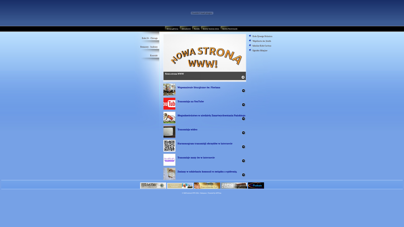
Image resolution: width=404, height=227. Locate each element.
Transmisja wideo (187, 129)
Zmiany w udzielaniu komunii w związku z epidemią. (207, 171)
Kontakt (154, 55)
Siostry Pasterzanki (229, 29)
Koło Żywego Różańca (262, 36)
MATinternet (188, 193)
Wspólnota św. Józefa (261, 41)
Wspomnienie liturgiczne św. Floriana (199, 87)
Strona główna (172, 29)
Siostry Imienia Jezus (211, 29)
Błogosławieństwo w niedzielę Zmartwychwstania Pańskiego (211, 115)
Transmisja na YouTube (191, 101)
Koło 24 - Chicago (150, 38)
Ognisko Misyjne (259, 50)
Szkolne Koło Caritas (261, 45)
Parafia (197, 29)
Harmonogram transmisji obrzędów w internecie (205, 143)
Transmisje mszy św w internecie (196, 157)
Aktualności (186, 29)
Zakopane (203, 193)
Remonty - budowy (149, 47)
